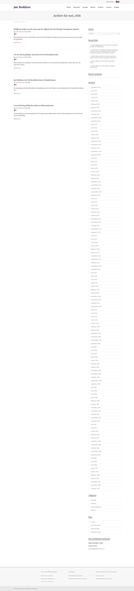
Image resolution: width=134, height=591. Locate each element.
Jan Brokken (22, 7)
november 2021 (96, 259)
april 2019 (94, 357)
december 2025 (96, 111)
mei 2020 (94, 316)
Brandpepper (34, 588)
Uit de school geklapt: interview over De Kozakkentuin (36, 55)
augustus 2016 (95, 455)
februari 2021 (95, 289)
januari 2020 (95, 330)
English (116, 7)
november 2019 (96, 337)
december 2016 (96, 441)
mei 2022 (94, 239)
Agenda (85, 7)
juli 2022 (94, 236)
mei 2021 (94, 279)
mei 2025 (94, 128)
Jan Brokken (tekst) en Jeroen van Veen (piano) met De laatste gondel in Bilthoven (103, 56)
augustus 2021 (95, 269)
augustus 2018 (95, 384)
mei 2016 (94, 465)
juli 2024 (94, 158)
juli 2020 (94, 310)
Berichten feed (95, 525)
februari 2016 (95, 475)
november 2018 (96, 374)
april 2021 (94, 283)
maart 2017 (94, 431)
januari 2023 (95, 215)
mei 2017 (94, 428)
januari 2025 (95, 138)
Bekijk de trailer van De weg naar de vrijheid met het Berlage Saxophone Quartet (46, 29)
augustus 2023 (95, 195)
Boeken (100, 7)
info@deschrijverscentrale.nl (77, 578)
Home (69, 7)
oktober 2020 (95, 303)
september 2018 (96, 380)
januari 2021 (95, 293)
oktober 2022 (95, 225)
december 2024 (96, 141)
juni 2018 (94, 391)
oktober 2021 (95, 262)
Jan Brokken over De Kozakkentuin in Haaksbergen (35, 80)
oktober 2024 (95, 148)
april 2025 (94, 131)
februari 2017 (95, 434)
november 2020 (96, 300)
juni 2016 (94, 461)
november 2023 (96, 185)
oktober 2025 (95, 114)
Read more (17, 42)
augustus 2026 (96, 87)
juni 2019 (94, 350)
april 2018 (94, 397)
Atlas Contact (110, 1)
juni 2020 (94, 313)
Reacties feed (95, 529)
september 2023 (96, 192)
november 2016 (96, 445)
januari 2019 (95, 367)
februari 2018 (95, 401)
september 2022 (96, 229)
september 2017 (96, 418)
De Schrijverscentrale (75, 576)
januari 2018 (95, 404)
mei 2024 (94, 165)
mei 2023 (94, 202)
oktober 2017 (95, 414)
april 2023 (94, 205)
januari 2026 (95, 107)
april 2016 (94, 468)
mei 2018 (94, 394)
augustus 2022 (96, 232)
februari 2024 (95, 175)
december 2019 (96, 333)
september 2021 (96, 266)
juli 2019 (94, 347)
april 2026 (94, 101)
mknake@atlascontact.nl (96, 549)
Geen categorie (96, 507)
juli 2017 (93, 424)
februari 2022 (95, 249)
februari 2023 (95, 212)
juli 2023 (94, 198)
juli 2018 (94, 387)
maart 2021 (94, 286)
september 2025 (96, 118)
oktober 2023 (95, 188)
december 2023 (96, 182)
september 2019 (96, 340)
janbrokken (18, 32)
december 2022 (96, 219)
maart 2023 (95, 209)
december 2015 (96, 482)
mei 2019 (94, 353)
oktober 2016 (95, 448)
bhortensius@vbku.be (48, 578)
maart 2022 (95, 246)
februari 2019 (95, 364)
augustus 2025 (95, 121)
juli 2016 (94, 458)
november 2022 (96, 222)
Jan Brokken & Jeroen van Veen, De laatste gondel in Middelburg (104, 45)
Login (93, 522)
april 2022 (94, 242)
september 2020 (96, 306)
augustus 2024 (95, 155)
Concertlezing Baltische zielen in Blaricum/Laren (34, 105)
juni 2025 (94, 124)
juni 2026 (94, 94)
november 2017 (96, 411)
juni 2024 (94, 161)
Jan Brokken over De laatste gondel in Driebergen (102, 66)
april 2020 (94, 320)
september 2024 (96, 151)
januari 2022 (95, 252)
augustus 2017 (95, 421)
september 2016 (96, 451)
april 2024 (94, 168)
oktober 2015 (95, 488)
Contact (108, 7)
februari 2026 (95, 104)
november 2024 (96, 144)
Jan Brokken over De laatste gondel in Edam (102, 61)
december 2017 (96, 407)
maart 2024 (95, 171)
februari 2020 (95, 327)
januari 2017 (95, 438)
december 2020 (96, 296)
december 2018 (96, 370)
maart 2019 (94, 360)
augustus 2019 (95, 343)
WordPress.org (96, 532)
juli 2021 (94, 273)
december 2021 (96, 256)
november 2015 (96, 485)
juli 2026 (94, 91)
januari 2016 (95, 478)
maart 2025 (95, 134)
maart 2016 (94, 471)
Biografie (76, 7)
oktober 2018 (95, 377)
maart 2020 (95, 323)
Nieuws (93, 7)
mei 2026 (94, 97)
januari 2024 (95, 178)
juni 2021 (94, 276)
